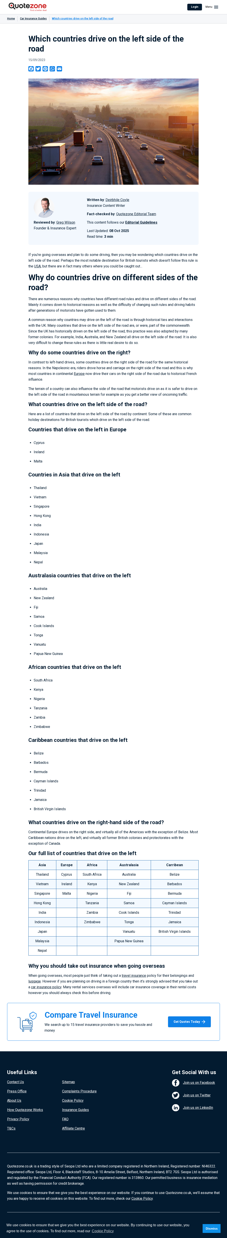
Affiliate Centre (73, 1128)
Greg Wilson (65, 222)
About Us (14, 1100)
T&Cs (11, 1128)
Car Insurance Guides (33, 18)
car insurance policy (46, 987)
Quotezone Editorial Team (136, 214)
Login (194, 6)
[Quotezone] (27, 7)
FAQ (65, 1119)
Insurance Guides (75, 1110)
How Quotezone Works (25, 1110)
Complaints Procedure (79, 1091)
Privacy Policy (18, 1119)
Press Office (17, 1091)
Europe (79, 374)
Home (11, 18)
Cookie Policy (73, 1100)
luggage (34, 981)
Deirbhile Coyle (117, 200)
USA (37, 266)
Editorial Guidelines (141, 222)
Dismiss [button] (212, 1228)
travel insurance (134, 975)
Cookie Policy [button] (103, 1231)
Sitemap (68, 1082)
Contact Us (15, 1082)
